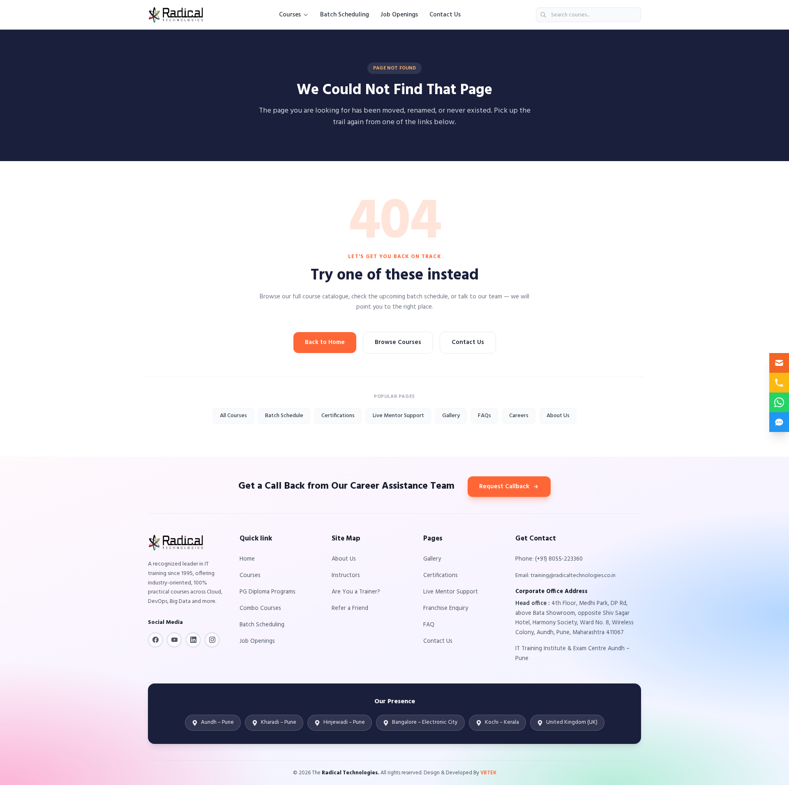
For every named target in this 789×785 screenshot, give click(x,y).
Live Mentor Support (398, 415)
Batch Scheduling (344, 15)
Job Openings (399, 15)
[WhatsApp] (779, 402)
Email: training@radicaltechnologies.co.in (565, 575)
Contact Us (445, 15)
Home (247, 559)
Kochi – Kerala (502, 722)
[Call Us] (779, 382)
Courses (290, 15)
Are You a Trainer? (356, 592)
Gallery (451, 415)
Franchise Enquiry (445, 608)
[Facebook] (155, 640)
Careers (518, 415)
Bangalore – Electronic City (425, 722)
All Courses (233, 415)
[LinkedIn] (193, 640)
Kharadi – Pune (278, 722)
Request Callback (504, 487)
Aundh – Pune (217, 722)
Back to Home (325, 342)
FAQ (428, 625)
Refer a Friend (350, 608)
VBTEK (488, 773)
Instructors (346, 575)
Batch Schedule (284, 415)
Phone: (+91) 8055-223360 (549, 559)
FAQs (484, 415)
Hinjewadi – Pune (344, 722)
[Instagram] (212, 640)
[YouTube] (174, 640)
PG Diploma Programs (267, 592)
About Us (558, 415)
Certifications (338, 415)
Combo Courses (260, 608)
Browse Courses (398, 342)
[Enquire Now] (779, 363)
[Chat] (779, 422)
